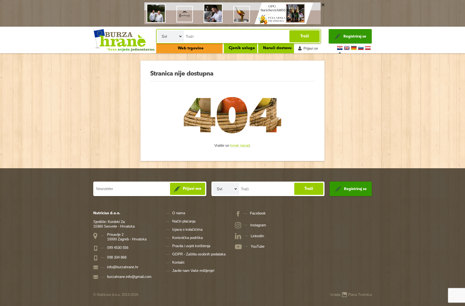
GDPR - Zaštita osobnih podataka (198, 254)
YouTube (257, 246)
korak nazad (240, 145)
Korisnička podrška (187, 238)
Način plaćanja (183, 221)
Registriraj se (354, 36)
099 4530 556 (117, 247)
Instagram (258, 225)
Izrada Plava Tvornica (351, 294)
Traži (304, 36)
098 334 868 (116, 257)
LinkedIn (257, 236)
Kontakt (178, 262)
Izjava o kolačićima (187, 229)
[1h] (323, 4)
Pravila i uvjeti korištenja (191, 246)
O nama (178, 213)
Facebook (258, 213)
